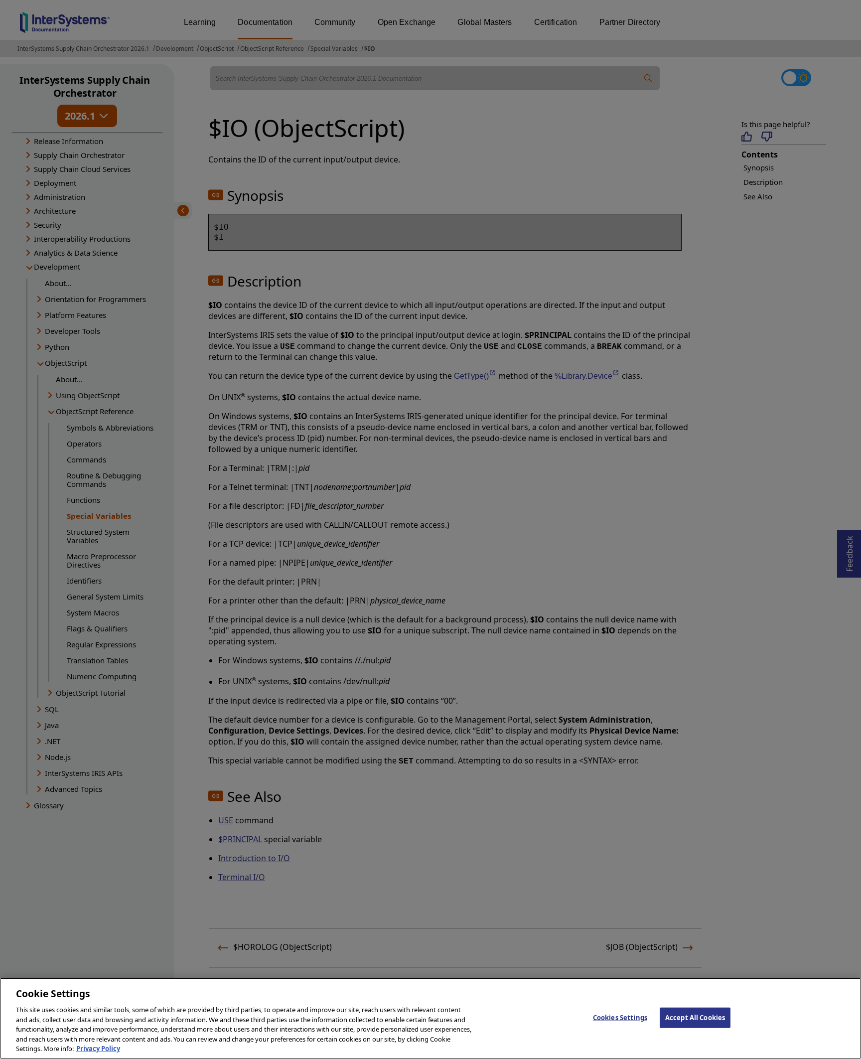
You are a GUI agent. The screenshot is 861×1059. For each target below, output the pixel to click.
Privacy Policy (98, 1048)
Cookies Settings (620, 1017)
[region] (430, 1018)
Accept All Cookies (695, 1017)
